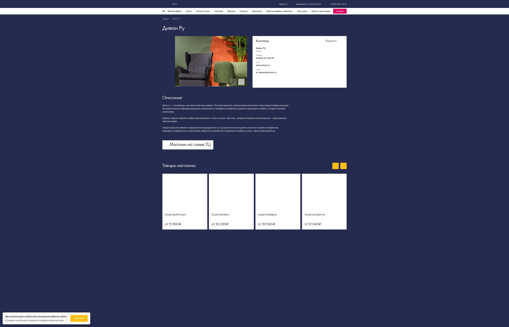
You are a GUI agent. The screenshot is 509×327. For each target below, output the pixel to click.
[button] (233, 82)
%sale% (339, 11)
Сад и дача (302, 11)
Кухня (188, 11)
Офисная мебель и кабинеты (279, 11)
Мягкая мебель (174, 11)
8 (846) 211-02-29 (265, 58)
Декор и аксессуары (320, 11)
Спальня (244, 11)
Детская (231, 11)
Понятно (79, 318)
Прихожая (257, 11)
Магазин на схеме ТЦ (190, 145)
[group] (211, 61)
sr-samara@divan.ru (266, 72)
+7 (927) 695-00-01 (338, 4)
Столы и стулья (203, 11)
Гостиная (218, 11)
